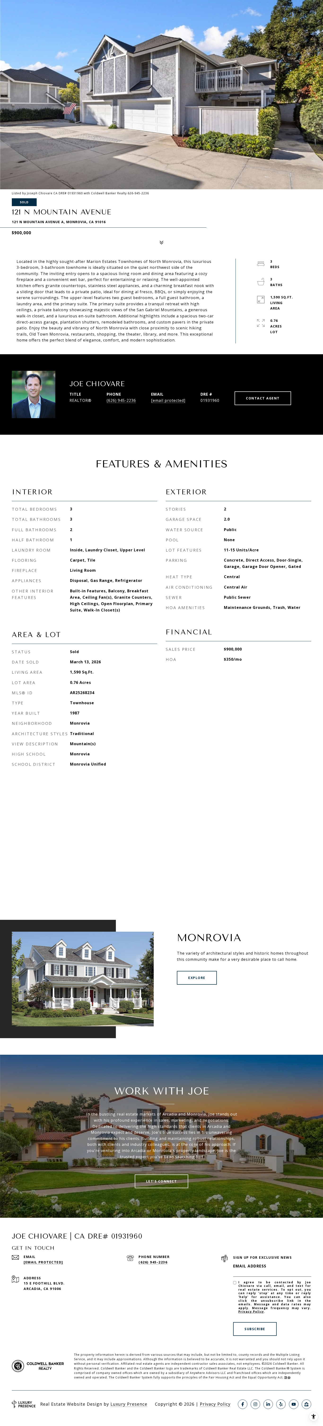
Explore (196, 977)
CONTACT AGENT (263, 398)
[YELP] (281, 1404)
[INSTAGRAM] (255, 1404)
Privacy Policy (251, 1312)
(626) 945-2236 (121, 400)
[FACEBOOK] (242, 1404)
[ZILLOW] (306, 1404)
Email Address (249, 1266)
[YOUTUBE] (293, 1404)
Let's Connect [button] (161, 1181)
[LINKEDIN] (268, 1404)
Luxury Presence (128, 1404)
